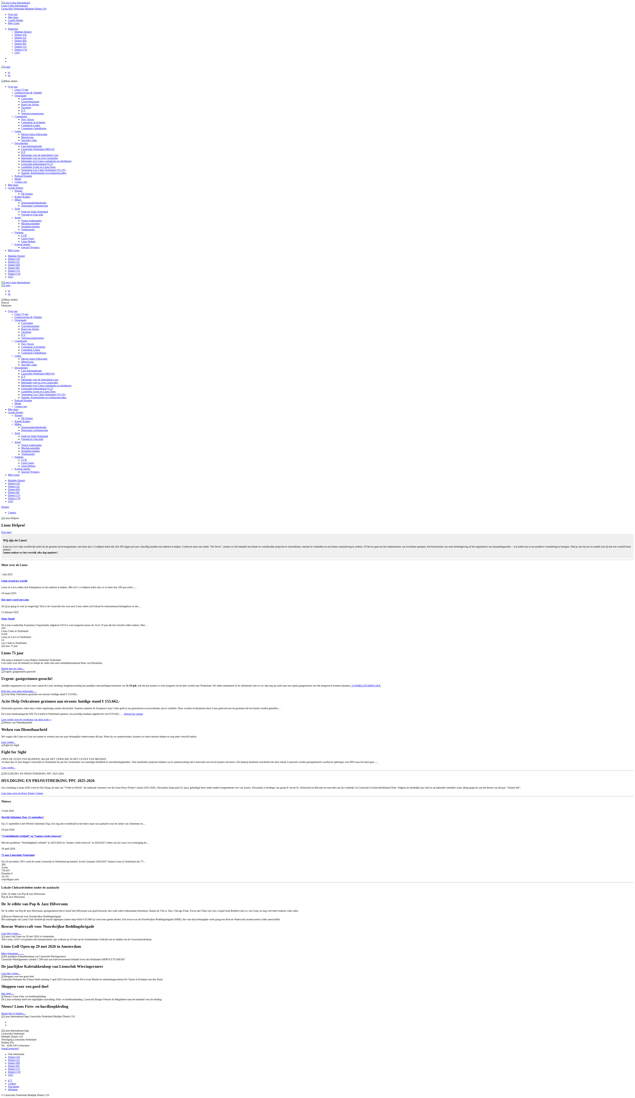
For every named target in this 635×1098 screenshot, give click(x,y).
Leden (18, 131)
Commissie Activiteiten (33, 122)
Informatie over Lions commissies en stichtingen (46, 161)
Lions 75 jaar (21, 89)
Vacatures (26, 107)
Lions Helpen (28, 241)
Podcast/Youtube (23, 176)
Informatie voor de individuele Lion (39, 155)
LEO (17, 52)
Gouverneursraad (30, 101)
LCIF (24, 235)
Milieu (18, 199)
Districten (13, 28)
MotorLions (27, 137)
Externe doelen (22, 244)
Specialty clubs (29, 140)
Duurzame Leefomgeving (34, 205)
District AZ (20, 37)
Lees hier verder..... (11, 933)
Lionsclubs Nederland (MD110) (38, 149)
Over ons (13, 14)
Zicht (17, 208)
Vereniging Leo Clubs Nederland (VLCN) (43, 170)
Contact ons (21, 182)
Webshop (13, 1089)
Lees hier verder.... (11, 973)
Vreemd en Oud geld (32, 214)
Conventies (27, 98)
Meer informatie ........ (12, 953)
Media (18, 179)
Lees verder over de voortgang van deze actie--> (26, 719)
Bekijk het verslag (133, 713)
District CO (21, 46)
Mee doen (13, 17)
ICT (23, 110)
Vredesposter (28, 229)
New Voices (27, 119)
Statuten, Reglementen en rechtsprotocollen (43, 173)
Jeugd (18, 217)
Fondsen (19, 232)
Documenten (21, 143)
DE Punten (27, 193)
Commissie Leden (30, 125)
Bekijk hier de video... (12, 668)
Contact (12, 512)
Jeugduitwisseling (30, 226)
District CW (21, 49)
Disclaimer (13, 1086)
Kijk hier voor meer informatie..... (18, 691)
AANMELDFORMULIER (366, 685)
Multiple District (23, 31)
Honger (18, 190)
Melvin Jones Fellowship (34, 134)
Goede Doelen (15, 20)
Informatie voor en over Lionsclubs (39, 158)
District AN (21, 34)
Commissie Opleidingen (33, 128)
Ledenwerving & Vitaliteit (28, 92)
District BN (21, 40)
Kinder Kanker (22, 196)
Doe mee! (6, 532)
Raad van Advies (30, 104)
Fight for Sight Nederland (34, 211)
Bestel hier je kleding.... (13, 1013)
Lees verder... (8, 742)
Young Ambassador (31, 220)
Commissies (21, 116)
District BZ (20, 43)
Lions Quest (27, 238)
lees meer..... (7, 993)
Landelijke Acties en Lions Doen (38, 167)
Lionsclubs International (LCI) (37, 164)
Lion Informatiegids (31, 146)
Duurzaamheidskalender (33, 202)
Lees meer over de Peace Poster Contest (22, 793)
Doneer (5, 507)
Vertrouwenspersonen (32, 113)
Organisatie (20, 95)
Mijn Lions (14, 23)
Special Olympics (30, 247)
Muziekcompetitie (30, 223)
